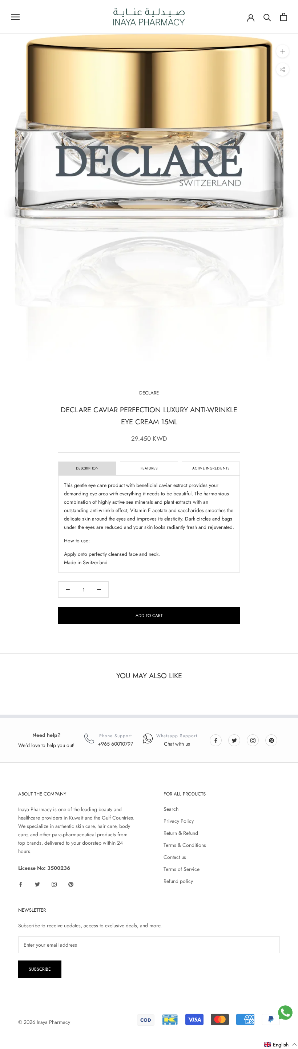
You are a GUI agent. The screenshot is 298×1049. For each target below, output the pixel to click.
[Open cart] (283, 17)
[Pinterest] (271, 740)
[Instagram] (252, 740)
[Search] (267, 17)
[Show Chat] (285, 1013)
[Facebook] (215, 740)
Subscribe (40, 969)
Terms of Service (182, 869)
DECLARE (149, 392)
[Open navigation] (15, 17)
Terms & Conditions (185, 845)
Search (171, 809)
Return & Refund (181, 833)
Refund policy (178, 881)
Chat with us (177, 743)
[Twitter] (234, 740)
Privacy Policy (179, 821)
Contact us (175, 857)
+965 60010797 (115, 743)
